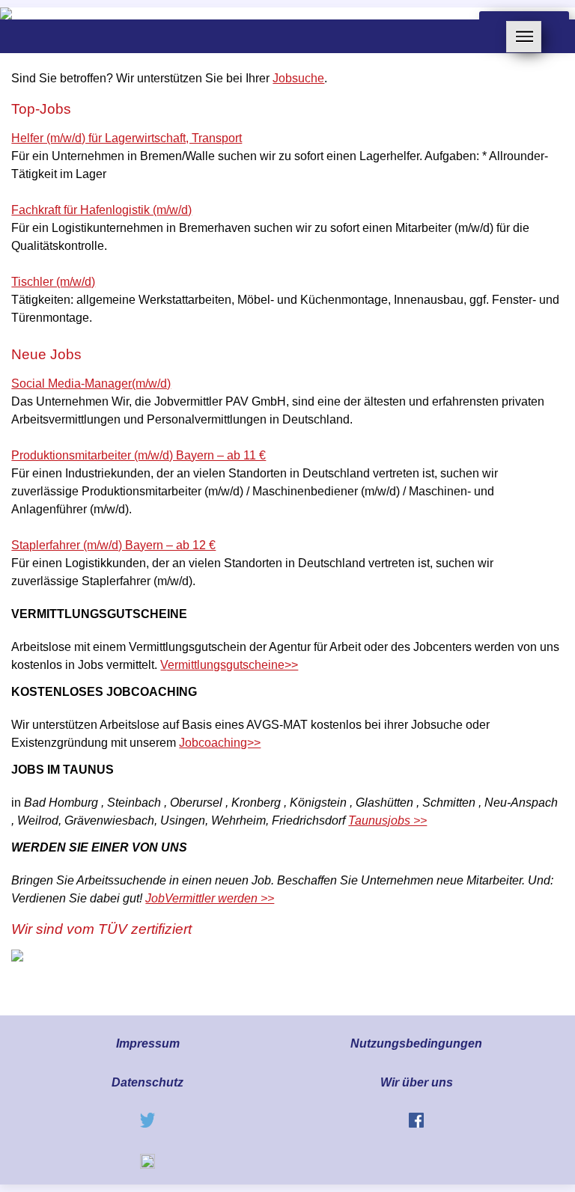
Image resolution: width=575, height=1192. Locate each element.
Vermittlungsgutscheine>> (229, 664)
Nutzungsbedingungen (416, 1043)
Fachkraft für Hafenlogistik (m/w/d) (101, 210)
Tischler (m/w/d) (53, 281)
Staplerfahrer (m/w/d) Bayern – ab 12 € (113, 545)
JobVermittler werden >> (209, 898)
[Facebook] (416, 1123)
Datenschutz (147, 1082)
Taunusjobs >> (387, 820)
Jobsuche (298, 78)
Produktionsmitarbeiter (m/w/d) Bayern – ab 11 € (138, 455)
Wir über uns (416, 1082)
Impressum (148, 1043)
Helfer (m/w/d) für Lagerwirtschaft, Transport (126, 138)
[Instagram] (147, 1164)
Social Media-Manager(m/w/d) (91, 383)
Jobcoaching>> (220, 742)
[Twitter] (147, 1123)
